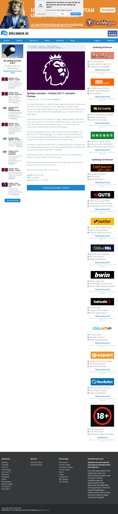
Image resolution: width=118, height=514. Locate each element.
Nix (62, 14)
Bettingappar (7, 481)
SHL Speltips (63, 481)
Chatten (6, 40)
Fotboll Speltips (52, 46)
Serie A (61, 472)
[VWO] (46, 14)
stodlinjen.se (112, 72)
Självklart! (75, 14)
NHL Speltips (63, 479)
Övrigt (73, 40)
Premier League (64, 464)
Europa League (64, 469)
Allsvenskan (63, 462)
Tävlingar (5, 464)
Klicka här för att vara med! (12, 71)
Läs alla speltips (12, 200)
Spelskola (5, 474)
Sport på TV (33, 40)
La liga (61, 474)
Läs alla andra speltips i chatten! (56, 187)
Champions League (66, 467)
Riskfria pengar (7, 484)
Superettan (63, 476)
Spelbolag (60, 40)
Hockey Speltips (36, 464)
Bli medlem (6, 489)
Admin (47, 40)
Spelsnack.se (32, 46)
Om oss (4, 467)
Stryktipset (6, 486)
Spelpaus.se (102, 74)
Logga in (97, 40)
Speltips (19, 40)
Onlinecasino (6, 469)
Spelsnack (17, 508)
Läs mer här (11, 88)
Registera (111, 40)
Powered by (40, 14)
